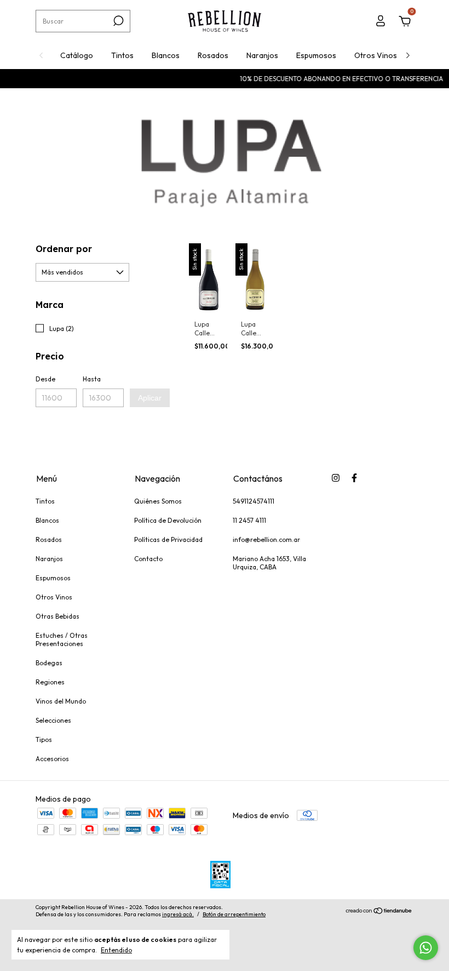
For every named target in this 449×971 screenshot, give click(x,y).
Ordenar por (64, 248)
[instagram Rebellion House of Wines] (335, 477)
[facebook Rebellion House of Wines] (354, 477)
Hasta (92, 379)
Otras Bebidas (57, 616)
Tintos (122, 55)
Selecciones (53, 720)
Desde (45, 379)
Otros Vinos (375, 55)
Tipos (44, 739)
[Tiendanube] (379, 912)
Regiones (50, 682)
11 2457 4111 (249, 520)
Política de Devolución (168, 520)
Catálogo (76, 55)
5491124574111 (253, 501)
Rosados (213, 55)
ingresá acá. (178, 914)
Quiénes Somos (158, 501)
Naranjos (262, 55)
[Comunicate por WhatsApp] (425, 947)
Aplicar (150, 397)
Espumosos (316, 55)
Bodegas (49, 663)
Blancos (166, 55)
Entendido (116, 950)
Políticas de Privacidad (168, 539)
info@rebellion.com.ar (266, 539)
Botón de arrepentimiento (234, 914)
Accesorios (52, 759)
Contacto (148, 559)
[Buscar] (117, 21)
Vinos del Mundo (61, 701)
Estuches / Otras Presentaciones (62, 639)
